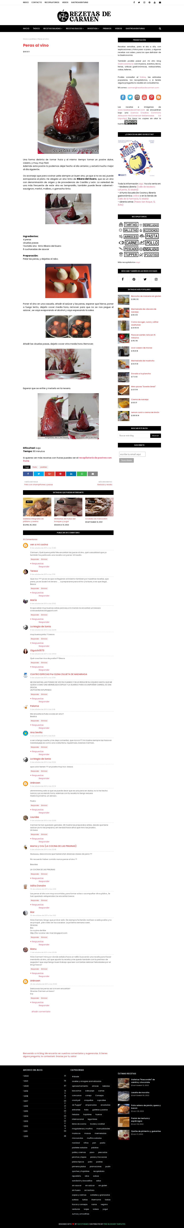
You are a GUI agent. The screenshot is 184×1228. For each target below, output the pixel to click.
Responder (35, 559)
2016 (45, 1106)
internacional (78, 1119)
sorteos (75, 1199)
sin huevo (76, 1190)
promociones (95, 1166)
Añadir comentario (41, 1011)
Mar (32, 912)
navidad (76, 1143)
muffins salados (94, 1138)
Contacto (36, 2)
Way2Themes (83, 1224)
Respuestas (38, 563)
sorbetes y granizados (100, 1195)
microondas (77, 1138)
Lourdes (34, 817)
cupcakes (101, 1100)
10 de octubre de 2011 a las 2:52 (43, 915)
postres (32, 39)
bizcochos (76, 1091)
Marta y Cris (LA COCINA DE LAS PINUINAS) (53, 846)
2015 (45, 1111)
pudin (108, 1166)
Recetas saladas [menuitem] (52, 28)
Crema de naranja (139, 399)
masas (87, 1133)
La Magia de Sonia (40, 626)
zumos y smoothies (80, 1214)
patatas (94, 1147)
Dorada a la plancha (141, 373)
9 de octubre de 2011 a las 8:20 (42, 736)
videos (96, 1209)
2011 (45, 1131)
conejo (88, 1095)
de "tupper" (77, 1105)
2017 (45, 1101)
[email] (159, 2)
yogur (105, 1209)
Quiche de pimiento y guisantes (146, 1131)
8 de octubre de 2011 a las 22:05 (43, 630)
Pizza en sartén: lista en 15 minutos (143, 336)
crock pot (76, 1100)
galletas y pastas (100, 1109)
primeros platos (79, 1166)
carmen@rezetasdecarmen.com (143, 87)
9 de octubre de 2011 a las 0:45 (42, 709)
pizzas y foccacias (98, 1157)
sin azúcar (90, 1185)
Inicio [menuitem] (26, 28)
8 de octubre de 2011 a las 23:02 (43, 654)
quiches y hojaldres (80, 1171)
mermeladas (100, 1133)
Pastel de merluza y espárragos (140, 1120)
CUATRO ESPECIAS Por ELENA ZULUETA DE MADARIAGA (58, 674)
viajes (86, 1209)
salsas (96, 1176)
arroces (95, 1086)
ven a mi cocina (39, 544)
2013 (45, 1121)
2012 (45, 1126)
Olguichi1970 (37, 650)
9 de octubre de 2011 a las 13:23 (43, 762)
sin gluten (102, 1185)
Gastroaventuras (79, 2)
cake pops (89, 1091)
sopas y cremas (79, 1195)
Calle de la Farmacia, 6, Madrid (133, 198)
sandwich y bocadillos (82, 1180)
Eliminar (44, 559)
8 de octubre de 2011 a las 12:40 (43, 548)
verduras (76, 1209)
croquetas (88, 1100)
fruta (35, 467)
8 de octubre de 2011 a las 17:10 (42, 574)
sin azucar (76, 1185)
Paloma (34, 705)
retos (87, 1176)
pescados (102, 1152)
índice (143, 77)
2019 (45, 1091)
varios (94, 1204)
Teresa (34, 570)
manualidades (103, 1128)
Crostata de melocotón (96, 518)
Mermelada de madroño (142, 360)
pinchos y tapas (79, 1157)
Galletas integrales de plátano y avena (33, 520)
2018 (45, 1096)
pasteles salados (79, 1147)
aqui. (141, 183)
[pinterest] (149, 2)
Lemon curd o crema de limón (145, 412)
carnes (101, 1091)
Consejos (99, 1095)
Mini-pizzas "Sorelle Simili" (143, 386)
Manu (33, 948)
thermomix (96, 1199)
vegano (104, 1204)
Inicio (25, 39)
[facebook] (134, 2)
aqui (138, 262)
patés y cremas (79, 1152)
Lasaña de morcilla (140, 1092)
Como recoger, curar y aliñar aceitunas (144, 323)
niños (86, 1143)
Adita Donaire (38, 885)
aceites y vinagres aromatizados (86, 1081)
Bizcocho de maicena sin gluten (146, 296)
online (136, 195)
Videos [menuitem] (118, 28)
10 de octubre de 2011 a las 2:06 (43, 889)
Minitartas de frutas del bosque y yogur (64, 520)
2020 (45, 1086)
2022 (45, 1076)
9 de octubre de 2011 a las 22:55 (43, 820)
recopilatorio (98, 1171)
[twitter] (139, 2)
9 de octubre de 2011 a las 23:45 (43, 849)
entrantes (76, 1109)
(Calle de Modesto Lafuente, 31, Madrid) (136, 188)
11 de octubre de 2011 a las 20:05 (43, 952)
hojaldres (87, 1114)
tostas (108, 1199)
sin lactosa (89, 1190)
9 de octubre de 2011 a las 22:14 (43, 786)
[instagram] (144, 2)
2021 (45, 1081)
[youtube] (155, 2)
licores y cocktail (97, 1124)
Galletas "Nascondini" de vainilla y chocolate (143, 1081)
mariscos (76, 1133)
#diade (75, 1076)
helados (75, 1114)
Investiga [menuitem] (92, 28)
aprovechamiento (80, 1086)
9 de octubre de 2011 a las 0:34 (42, 677)
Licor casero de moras (141, 347)
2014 (45, 1116)
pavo (92, 1152)
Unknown (35, 782)
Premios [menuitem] (107, 28)
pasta (102, 1143)
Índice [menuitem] (36, 28)
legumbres (92, 1119)
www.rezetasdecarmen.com (131, 109)
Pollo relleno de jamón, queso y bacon (146, 1107)
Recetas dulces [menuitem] (74, 28)
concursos (77, 1095)
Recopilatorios (52, 2)
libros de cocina (79, 1124)
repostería (76, 1176)
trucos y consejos (80, 1204)
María (33, 600)
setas (98, 1180)
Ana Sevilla (36, 732)
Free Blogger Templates (114, 1224)
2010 (45, 1136)
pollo (90, 1162)
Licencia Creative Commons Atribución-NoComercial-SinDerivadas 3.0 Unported (139, 115)
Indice (26, 2)
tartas (85, 1199)
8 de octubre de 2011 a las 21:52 (43, 603)
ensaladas (105, 1105)
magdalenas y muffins (82, 1128)
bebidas (106, 1086)
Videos (65, 2)
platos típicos (78, 1162)
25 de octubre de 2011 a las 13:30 (43, 984)
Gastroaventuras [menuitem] (135, 28)
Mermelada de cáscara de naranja (143, 310)
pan (94, 1143)
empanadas (91, 1105)
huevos (98, 1114)
